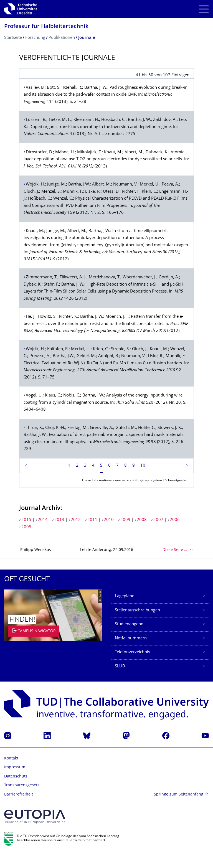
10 (142, 466)
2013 (59, 520)
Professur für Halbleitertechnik (46, 26)
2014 (43, 520)
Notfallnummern (131, 638)
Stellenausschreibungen (137, 610)
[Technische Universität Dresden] (20, 9)
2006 (175, 520)
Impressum (14, 767)
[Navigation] (204, 9)
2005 (26, 527)
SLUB (120, 666)
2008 (142, 520)
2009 (125, 520)
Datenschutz (15, 776)
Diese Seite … (175, 550)
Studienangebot (130, 624)
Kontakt (11, 758)
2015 (26, 520)
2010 (109, 520)
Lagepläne (124, 596)
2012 (76, 520)
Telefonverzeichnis (132, 652)
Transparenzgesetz (21, 785)
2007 (158, 520)
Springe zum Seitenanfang (178, 794)
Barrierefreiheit (18, 794)
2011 (92, 520)
